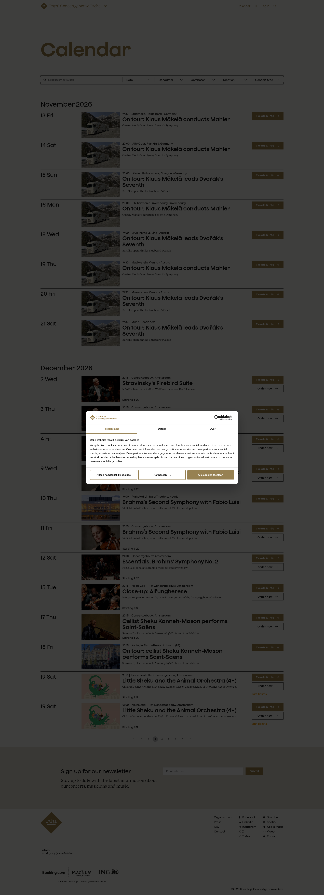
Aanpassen (160, 474)
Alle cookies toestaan (210, 474)
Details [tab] (162, 428)
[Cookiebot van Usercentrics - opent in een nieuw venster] (219, 417)
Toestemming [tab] (111, 428)
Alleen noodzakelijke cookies (114, 474)
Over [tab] (212, 428)
